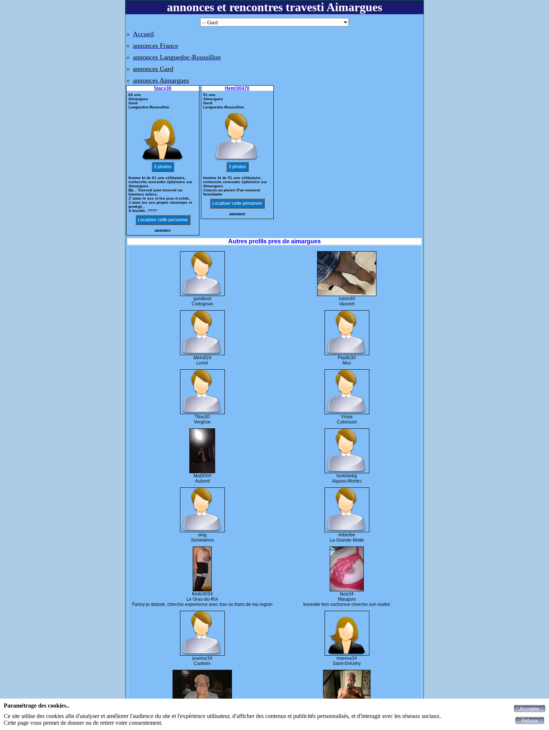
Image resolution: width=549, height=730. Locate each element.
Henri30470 (237, 88)
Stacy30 (162, 88)
